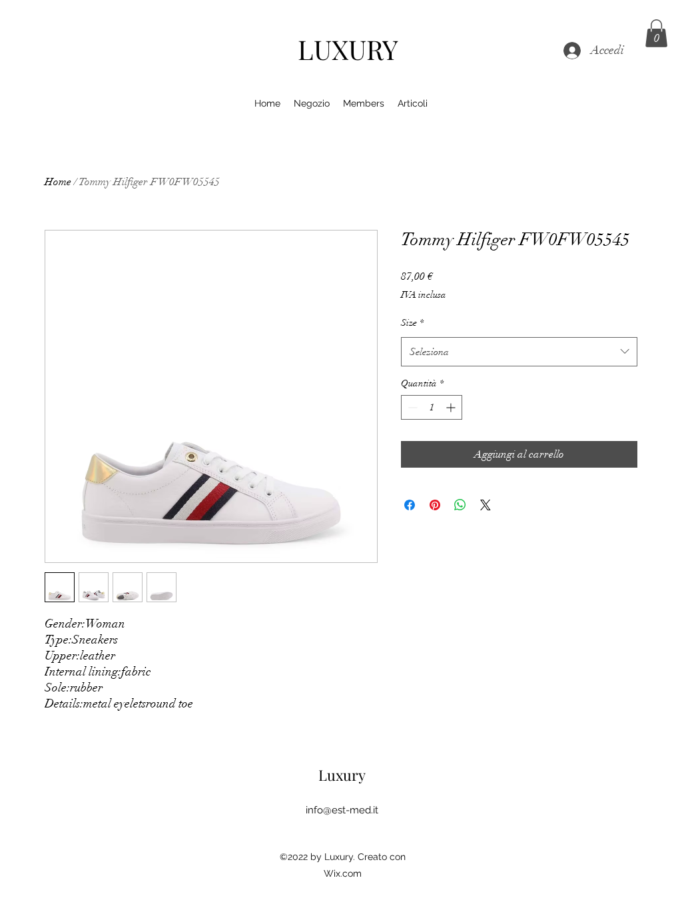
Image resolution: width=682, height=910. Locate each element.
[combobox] (519, 351)
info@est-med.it (342, 810)
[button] (656, 33)
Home (58, 182)
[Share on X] (486, 505)
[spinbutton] (432, 407)
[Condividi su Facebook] (410, 505)
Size (412, 322)
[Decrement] (411, 407)
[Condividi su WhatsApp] (460, 505)
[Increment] (452, 407)
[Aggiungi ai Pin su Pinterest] (435, 505)
